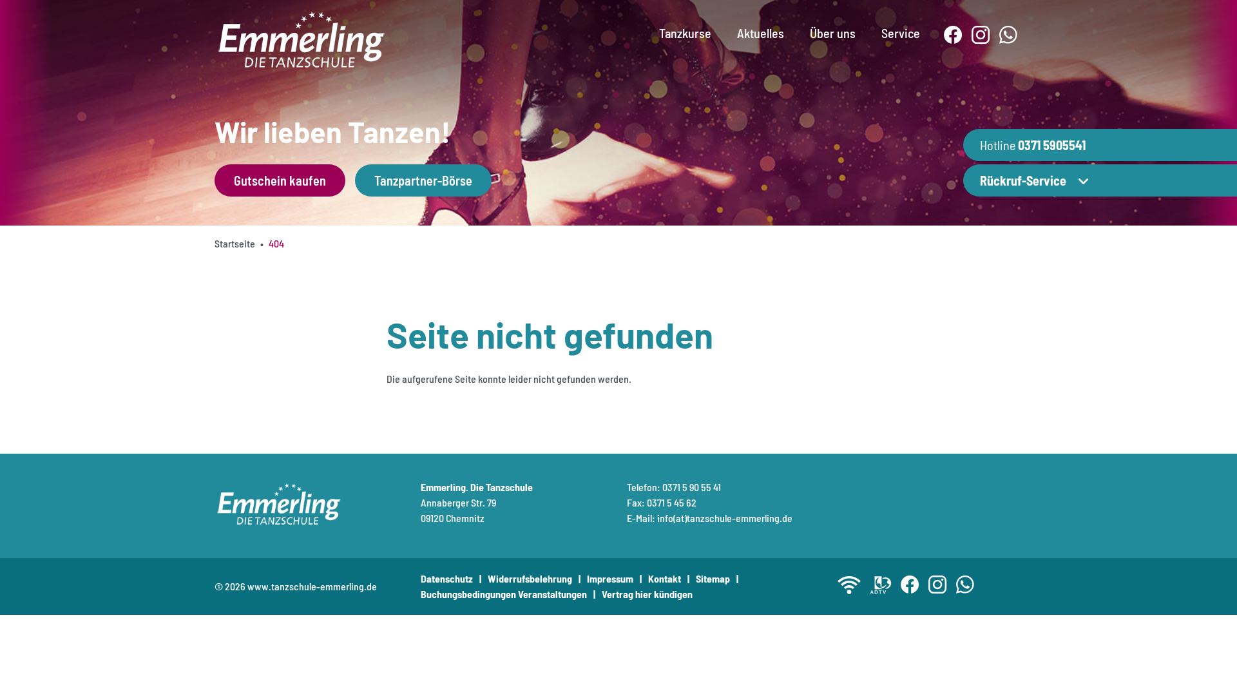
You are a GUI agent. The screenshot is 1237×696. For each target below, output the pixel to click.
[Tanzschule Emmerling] (301, 38)
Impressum (610, 578)
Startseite (235, 243)
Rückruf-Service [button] (1023, 180)
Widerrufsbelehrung (530, 578)
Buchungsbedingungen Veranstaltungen (504, 594)
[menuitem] (685, 22)
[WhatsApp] (1008, 35)
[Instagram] (981, 35)
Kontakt (664, 578)
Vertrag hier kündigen (647, 594)
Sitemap (713, 578)
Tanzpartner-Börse (423, 180)
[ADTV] (881, 585)
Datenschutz (447, 578)
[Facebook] (953, 35)
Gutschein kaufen (280, 180)
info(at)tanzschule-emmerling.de (724, 518)
